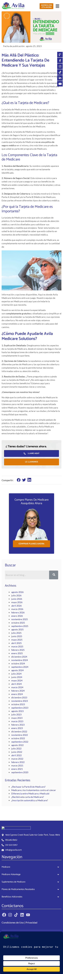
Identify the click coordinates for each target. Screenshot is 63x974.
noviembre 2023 (19, 700)
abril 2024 (16, 683)
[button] (57, 6)
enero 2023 (17, 728)
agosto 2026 (17, 592)
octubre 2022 (18, 738)
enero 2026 (17, 615)
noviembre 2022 (19, 734)
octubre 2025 (18, 622)
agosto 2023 (17, 711)
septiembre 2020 (19, 772)
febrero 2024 (18, 690)
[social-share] (19, 480)
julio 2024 (16, 673)
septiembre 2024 (19, 666)
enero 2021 (17, 769)
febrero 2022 (18, 762)
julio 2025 (16, 632)
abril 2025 (16, 643)
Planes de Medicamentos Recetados (18, 889)
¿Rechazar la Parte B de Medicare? (28, 786)
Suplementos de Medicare (13, 882)
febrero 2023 (18, 724)
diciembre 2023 (19, 697)
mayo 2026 (16, 602)
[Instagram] (10, 914)
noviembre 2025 (19, 619)
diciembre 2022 (19, 731)
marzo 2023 (17, 721)
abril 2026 (16, 605)
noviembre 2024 (19, 660)
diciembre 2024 (19, 656)
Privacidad (31, 922)
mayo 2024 (16, 680)
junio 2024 (16, 677)
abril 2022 (16, 755)
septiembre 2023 (19, 707)
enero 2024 (17, 694)
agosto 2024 (17, 670)
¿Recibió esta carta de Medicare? (27, 797)
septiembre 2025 (19, 626)
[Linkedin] (22, 914)
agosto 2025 (17, 629)
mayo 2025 (16, 639)
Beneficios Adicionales (12, 897)
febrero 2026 (18, 612)
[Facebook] (4, 914)
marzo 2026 (17, 609)
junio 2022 (16, 752)
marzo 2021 (17, 765)
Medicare (6, 867)
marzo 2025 (17, 646)
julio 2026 (16, 595)
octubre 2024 (18, 663)
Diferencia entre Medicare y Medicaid (30, 793)
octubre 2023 (18, 704)
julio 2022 (16, 748)
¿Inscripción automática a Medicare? (29, 800)
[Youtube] (28, 914)
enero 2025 (17, 653)
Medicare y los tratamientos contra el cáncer (33, 790)
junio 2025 (16, 636)
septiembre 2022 (19, 741)
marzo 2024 (17, 687)
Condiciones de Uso (13, 922)
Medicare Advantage (11, 874)
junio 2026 (16, 598)
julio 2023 (16, 714)
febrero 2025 (18, 649)
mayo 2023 (16, 717)
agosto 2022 (17, 745)
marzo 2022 (17, 758)
